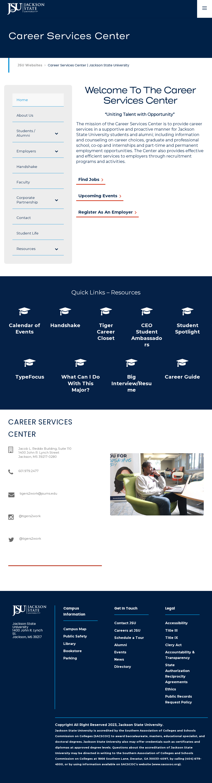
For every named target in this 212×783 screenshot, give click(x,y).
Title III (171, 630)
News (119, 659)
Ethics (170, 689)
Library (69, 644)
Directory (122, 667)
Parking (70, 658)
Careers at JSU (127, 630)
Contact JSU (125, 623)
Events (120, 652)
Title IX (171, 638)
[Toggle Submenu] (56, 133)
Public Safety (75, 636)
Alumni (120, 645)
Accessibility (176, 623)
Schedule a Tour (129, 638)
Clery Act (173, 645)
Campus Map (74, 629)
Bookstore (72, 651)
